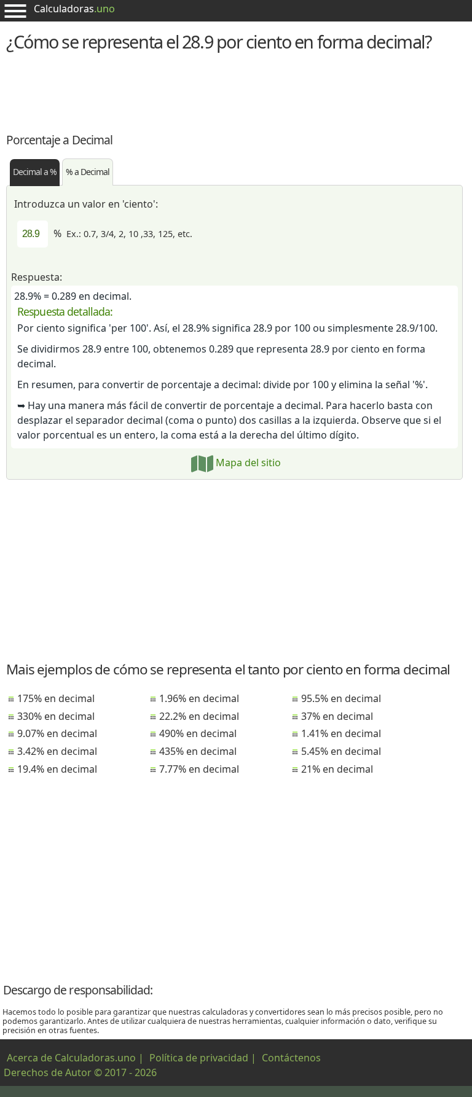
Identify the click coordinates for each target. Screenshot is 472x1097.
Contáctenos (291, 1057)
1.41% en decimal (341, 733)
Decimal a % (35, 172)
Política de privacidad (198, 1057)
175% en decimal (56, 698)
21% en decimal (337, 769)
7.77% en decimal (199, 769)
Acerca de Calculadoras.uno (71, 1057)
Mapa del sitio (247, 462)
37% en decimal (337, 716)
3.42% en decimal (57, 751)
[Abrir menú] (15, 10)
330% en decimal (56, 716)
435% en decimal (198, 751)
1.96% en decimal (199, 698)
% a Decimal (87, 172)
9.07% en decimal (57, 733)
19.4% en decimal (57, 769)
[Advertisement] (236, 90)
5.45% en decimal (341, 751)
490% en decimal (198, 733)
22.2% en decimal (199, 716)
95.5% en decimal (341, 698)
